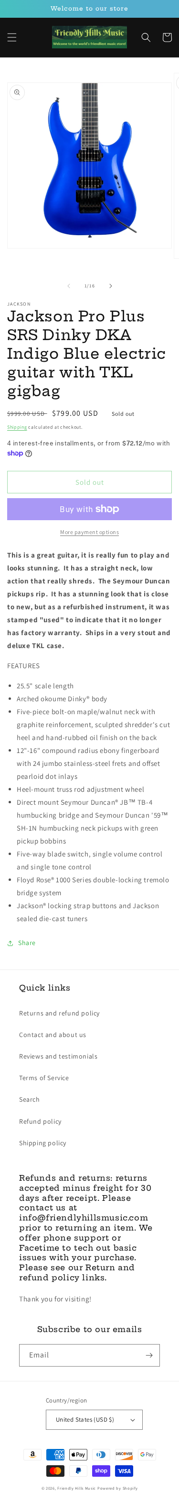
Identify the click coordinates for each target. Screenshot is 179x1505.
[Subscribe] (148, 1355)
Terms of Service (44, 1077)
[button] (11, 37)
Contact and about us (52, 1034)
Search (29, 1099)
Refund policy (40, 1121)
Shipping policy (42, 1143)
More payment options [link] (89, 532)
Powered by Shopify (117, 1488)
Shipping (17, 427)
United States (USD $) (85, 1419)
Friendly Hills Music (76, 1488)
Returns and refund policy (59, 1013)
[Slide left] (68, 285)
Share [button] (27, 942)
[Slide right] (110, 285)
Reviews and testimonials (58, 1056)
